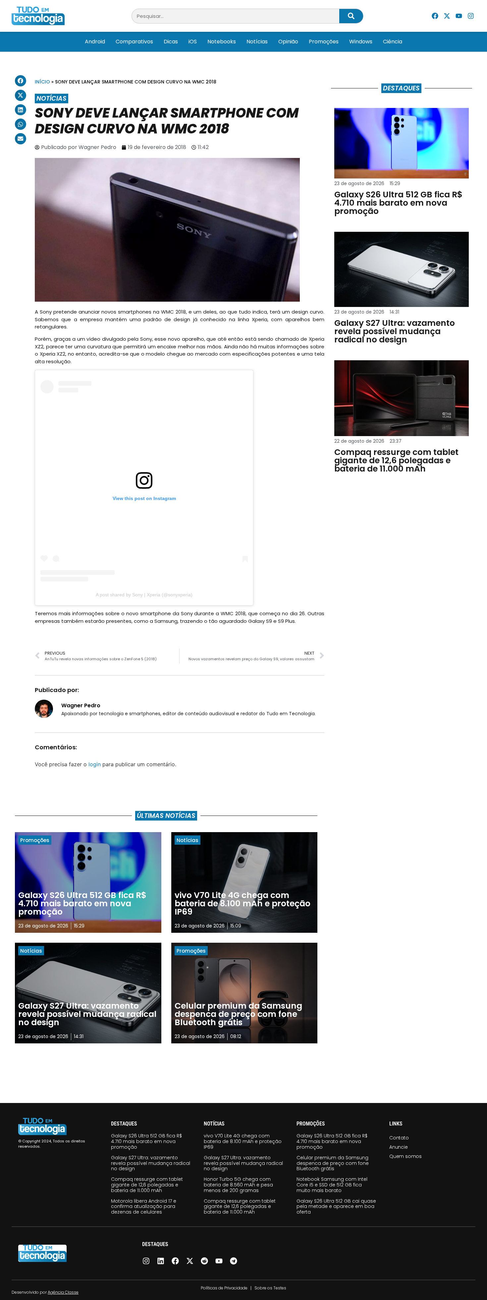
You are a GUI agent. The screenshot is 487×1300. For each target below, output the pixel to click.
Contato (399, 1137)
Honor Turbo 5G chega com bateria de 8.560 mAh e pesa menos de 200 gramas (238, 1185)
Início (42, 81)
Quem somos (405, 1156)
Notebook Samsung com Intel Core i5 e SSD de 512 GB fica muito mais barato (332, 1185)
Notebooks (221, 41)
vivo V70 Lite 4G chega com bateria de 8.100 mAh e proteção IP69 (243, 1141)
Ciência (392, 41)
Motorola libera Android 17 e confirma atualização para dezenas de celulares (143, 1207)
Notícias (257, 41)
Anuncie (398, 1147)
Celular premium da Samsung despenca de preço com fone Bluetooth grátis (333, 1163)
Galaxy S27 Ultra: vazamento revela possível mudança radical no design (150, 1163)
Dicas (171, 41)
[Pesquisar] (351, 16)
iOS (193, 41)
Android (95, 41)
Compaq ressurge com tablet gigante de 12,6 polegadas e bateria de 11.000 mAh (147, 1185)
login (94, 764)
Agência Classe (63, 1292)
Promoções (324, 41)
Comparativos (134, 41)
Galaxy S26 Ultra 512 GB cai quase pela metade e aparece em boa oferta (336, 1207)
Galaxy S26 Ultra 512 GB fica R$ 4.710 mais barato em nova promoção (146, 1141)
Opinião (288, 41)
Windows (360, 41)
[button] (20, 80)
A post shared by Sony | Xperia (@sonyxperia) (144, 594)
